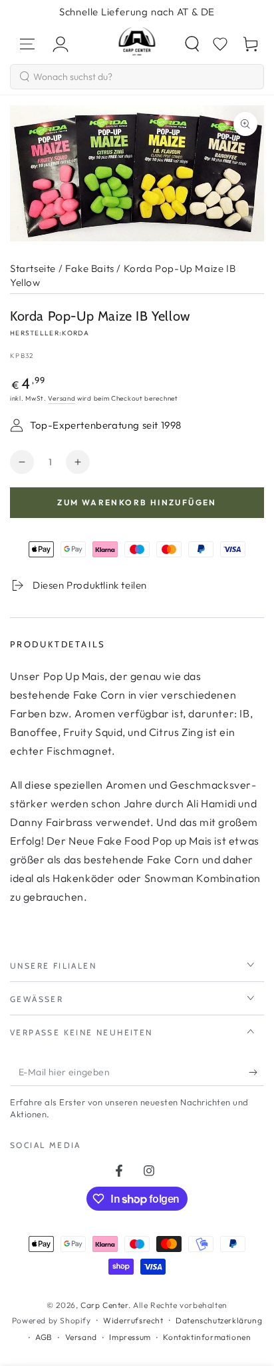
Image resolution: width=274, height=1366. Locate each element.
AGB (44, 1337)
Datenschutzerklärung (219, 1320)
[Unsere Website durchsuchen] (192, 44)
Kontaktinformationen (207, 1337)
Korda (75, 333)
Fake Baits (89, 268)
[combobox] (137, 76)
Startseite (33, 268)
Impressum (129, 1337)
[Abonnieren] (256, 1072)
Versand (61, 398)
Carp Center (104, 1305)
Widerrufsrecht (133, 1320)
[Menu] (27, 44)
